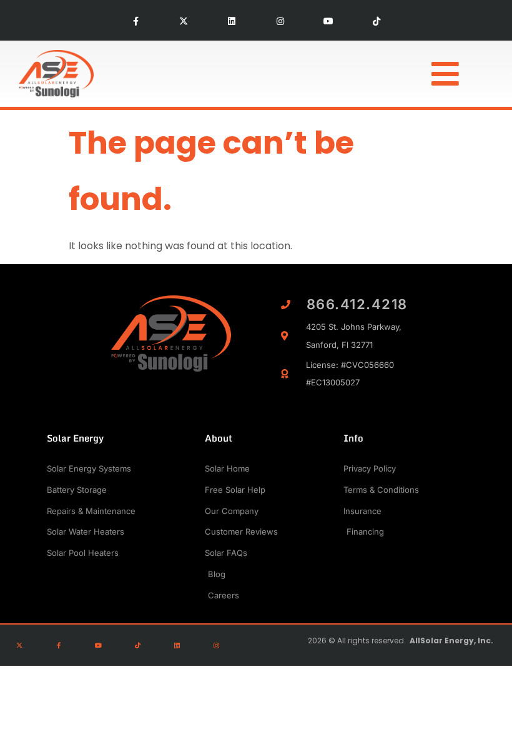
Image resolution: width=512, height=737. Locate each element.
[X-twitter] (184, 21)
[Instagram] (280, 21)
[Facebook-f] (135, 21)
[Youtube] (328, 21)
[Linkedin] (232, 21)
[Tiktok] (376, 21)
